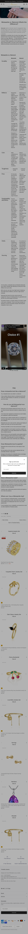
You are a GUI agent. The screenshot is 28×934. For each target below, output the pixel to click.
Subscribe (14, 473)
